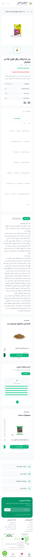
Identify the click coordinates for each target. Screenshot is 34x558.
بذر (27, 12)
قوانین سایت (30, 529)
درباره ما (31, 522)
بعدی (13, 402)
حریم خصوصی (13, 522)
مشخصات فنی (16, 219)
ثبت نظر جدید (26, 373)
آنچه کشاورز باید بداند (11, 529)
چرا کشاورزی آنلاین (29, 531)
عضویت (7, 510)
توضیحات (26, 219)
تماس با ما (30, 525)
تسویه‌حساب (17, 118)
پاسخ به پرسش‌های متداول (10, 527)
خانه (31, 12)
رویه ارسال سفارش (12, 525)
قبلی (21, 402)
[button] (22, 449)
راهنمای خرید (30, 527)
